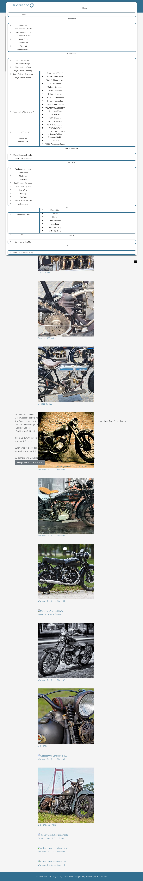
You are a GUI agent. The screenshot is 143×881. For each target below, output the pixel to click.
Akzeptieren (22, 462)
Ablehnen (38, 462)
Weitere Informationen (65, 466)
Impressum (82, 466)
